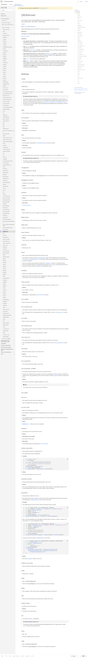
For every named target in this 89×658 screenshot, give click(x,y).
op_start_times (80, 61)
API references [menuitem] (18, 4)
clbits (78, 18)
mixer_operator (80, 42)
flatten (78, 30)
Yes (76, 89)
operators (79, 62)
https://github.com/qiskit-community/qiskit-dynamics (54, 102)
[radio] (81, 656)
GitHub (22, 24)
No (82, 89)
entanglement (79, 25)
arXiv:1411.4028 (25, 36)
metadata (79, 40)
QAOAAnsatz (78, 11)
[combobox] (8, 10)
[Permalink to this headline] (36, 15)
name (78, 81)
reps (78, 76)
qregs (78, 73)
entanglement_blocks (81, 27)
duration (78, 23)
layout (78, 39)
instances (79, 37)
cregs (78, 83)
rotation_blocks (80, 78)
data (78, 22)
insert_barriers (80, 35)
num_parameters (80, 54)
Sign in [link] (86, 1)
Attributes (78, 13)
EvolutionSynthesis (26, 205)
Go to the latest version (42, 8)
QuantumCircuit (40, 294)
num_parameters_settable (82, 56)
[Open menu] (1, 1)
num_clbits (79, 47)
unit (78, 79)
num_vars (79, 59)
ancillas (78, 15)
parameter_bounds (80, 66)
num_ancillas (79, 44)
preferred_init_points (81, 69)
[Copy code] (67, 459)
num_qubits (79, 57)
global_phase (79, 32)
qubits (78, 74)
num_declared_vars (80, 49)
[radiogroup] (83, 656)
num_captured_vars (80, 45)
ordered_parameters (81, 64)
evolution (79, 28)
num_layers (79, 52)
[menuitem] (4, 4)
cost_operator (79, 20)
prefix (78, 71)
